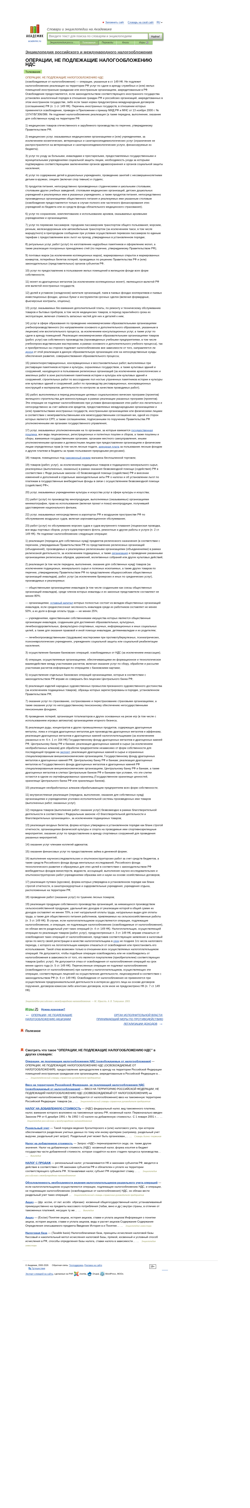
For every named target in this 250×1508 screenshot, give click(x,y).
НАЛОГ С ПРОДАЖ (38, 1162)
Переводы (107, 42)
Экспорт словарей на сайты (39, 1274)
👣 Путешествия (36, 1268)
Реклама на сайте (93, 1265)
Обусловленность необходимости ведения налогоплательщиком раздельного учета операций (91, 1182)
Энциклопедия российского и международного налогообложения (63, 42)
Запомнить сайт (115, 22)
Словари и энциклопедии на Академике (79, 29)
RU (158, 22)
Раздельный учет (37, 1127)
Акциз (29, 1202)
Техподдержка (76, 1265)
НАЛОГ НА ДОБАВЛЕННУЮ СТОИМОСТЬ (53, 1108)
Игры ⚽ (144, 42)
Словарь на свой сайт (141, 22)
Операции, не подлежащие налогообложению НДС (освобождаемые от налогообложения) (88, 1061)
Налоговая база (36, 1232)
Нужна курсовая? (53, 1009)
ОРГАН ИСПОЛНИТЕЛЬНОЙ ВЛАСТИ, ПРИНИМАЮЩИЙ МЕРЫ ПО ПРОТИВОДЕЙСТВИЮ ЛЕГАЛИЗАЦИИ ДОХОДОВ (129, 1019)
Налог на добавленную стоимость (49, 1143)
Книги (125, 42)
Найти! (155, 36)
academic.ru (34, 41)
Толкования (88, 42)
